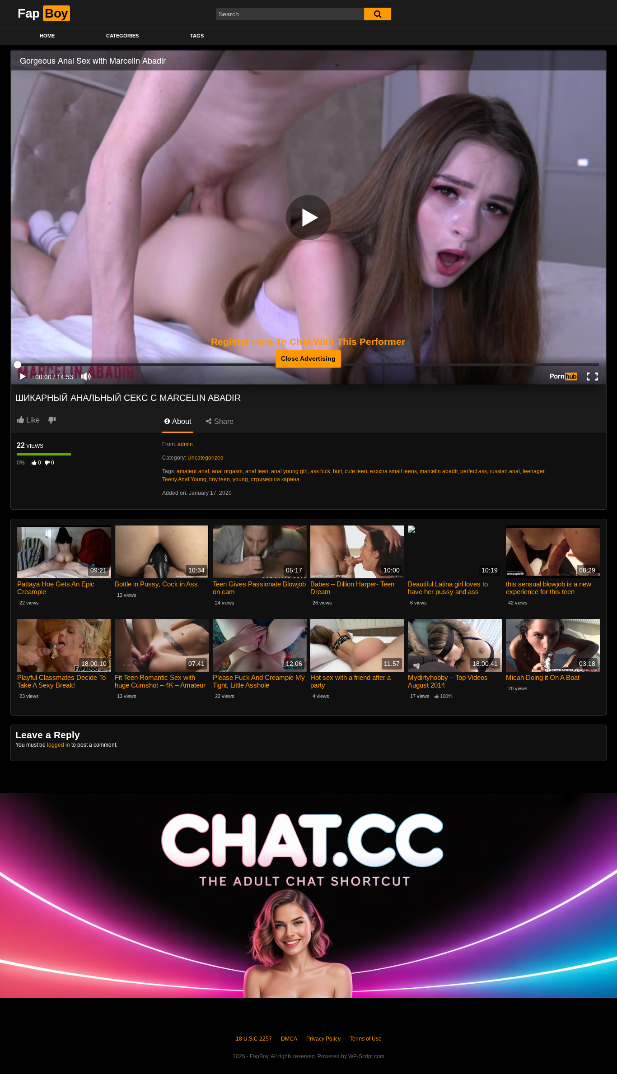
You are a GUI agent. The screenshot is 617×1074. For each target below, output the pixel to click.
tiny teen (219, 479)
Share (223, 421)
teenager (533, 471)
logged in (58, 745)
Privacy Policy (323, 1039)
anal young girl (289, 471)
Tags (197, 35)
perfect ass (473, 471)
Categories (122, 35)
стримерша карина (275, 479)
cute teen (356, 471)
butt (337, 471)
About (181, 421)
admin (185, 444)
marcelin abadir (439, 471)
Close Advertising (308, 358)
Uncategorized (205, 458)
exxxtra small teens (393, 471)
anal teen (256, 471)
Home (47, 35)
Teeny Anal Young (184, 479)
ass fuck (320, 471)
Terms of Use (366, 1039)
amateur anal (193, 471)
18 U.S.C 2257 (254, 1039)
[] (377, 14)
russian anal (505, 471)
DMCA (289, 1039)
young (240, 479)
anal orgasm (227, 471)
